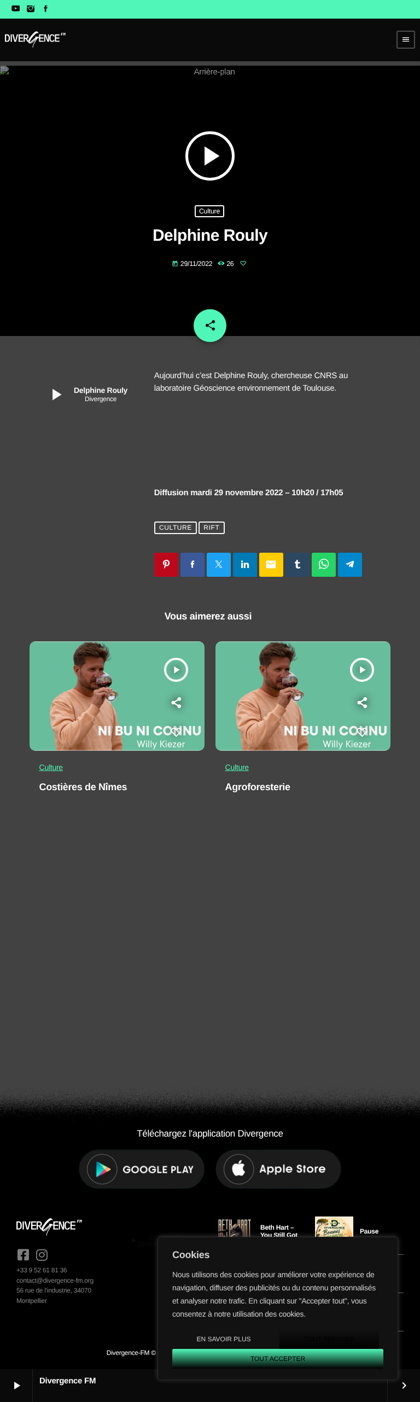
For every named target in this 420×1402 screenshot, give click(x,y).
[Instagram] (30, 9)
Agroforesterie (257, 786)
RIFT (211, 528)
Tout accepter (277, 1359)
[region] (278, 1308)
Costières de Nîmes (83, 786)
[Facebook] (46, 9)
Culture (209, 211)
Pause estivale (371, 1235)
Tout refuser (329, 1339)
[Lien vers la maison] (35, 39)
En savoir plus (223, 1339)
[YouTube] (15, 9)
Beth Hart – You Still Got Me (279, 1235)
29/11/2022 (193, 264)
